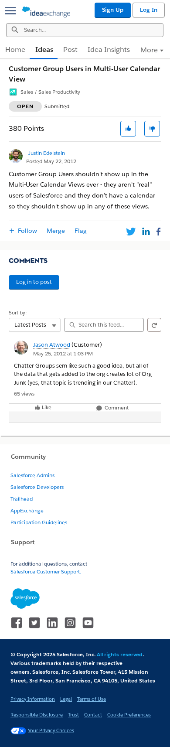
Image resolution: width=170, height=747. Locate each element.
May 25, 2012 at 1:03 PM (63, 353)
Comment (116, 408)
